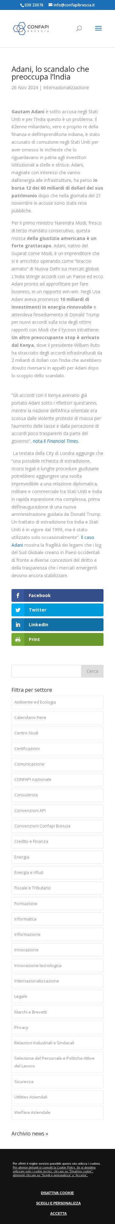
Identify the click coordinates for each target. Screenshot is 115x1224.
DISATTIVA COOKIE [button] (57, 1193)
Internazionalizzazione (66, 87)
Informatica (25, 919)
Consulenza (26, 795)
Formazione (25, 903)
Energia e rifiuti (28, 872)
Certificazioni (27, 748)
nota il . (56, 441)
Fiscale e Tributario (32, 888)
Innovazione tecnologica (38, 965)
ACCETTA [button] (58, 1213)
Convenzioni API (30, 810)
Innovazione (26, 950)
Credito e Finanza (31, 841)
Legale (20, 996)
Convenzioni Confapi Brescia (42, 826)
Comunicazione (29, 764)
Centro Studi (26, 733)
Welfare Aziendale (32, 1112)
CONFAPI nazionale (32, 779)
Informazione (27, 934)
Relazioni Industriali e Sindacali (44, 1043)
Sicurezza (24, 1081)
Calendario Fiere (30, 717)
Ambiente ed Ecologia (35, 702)
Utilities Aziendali (30, 1097)
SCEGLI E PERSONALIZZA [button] (58, 1203)
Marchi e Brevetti (30, 1012)
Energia (21, 857)
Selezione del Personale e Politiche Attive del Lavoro (54, 1062)
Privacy (21, 1027)
